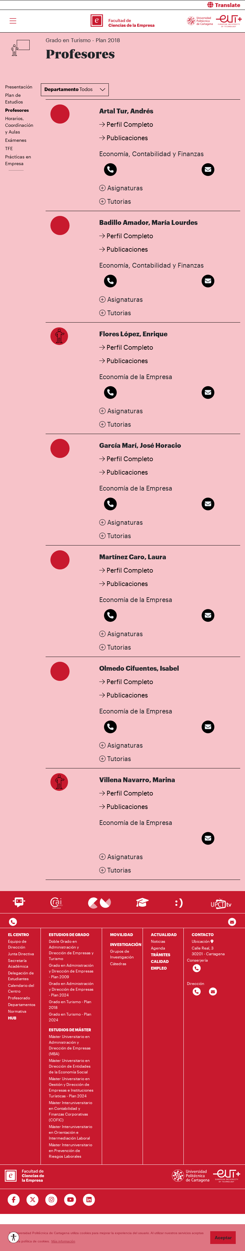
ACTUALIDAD (164, 934)
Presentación (18, 86)
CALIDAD (160, 961)
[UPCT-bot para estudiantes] (19, 905)
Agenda (158, 948)
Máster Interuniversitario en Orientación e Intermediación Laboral (70, 1132)
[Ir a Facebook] (14, 1200)
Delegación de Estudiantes (21, 976)
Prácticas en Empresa (18, 160)
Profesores (17, 110)
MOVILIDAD (121, 934)
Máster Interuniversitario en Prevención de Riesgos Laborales (70, 1150)
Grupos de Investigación (122, 954)
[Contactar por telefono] (13, 922)
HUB (12, 1018)
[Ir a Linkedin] (89, 1200)
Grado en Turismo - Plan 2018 (70, 1004)
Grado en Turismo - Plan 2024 (70, 1017)
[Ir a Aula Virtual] (142, 905)
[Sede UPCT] (179, 903)
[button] (186, 5)
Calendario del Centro (21, 988)
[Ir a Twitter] (33, 1200)
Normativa (17, 1011)
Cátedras (118, 963)
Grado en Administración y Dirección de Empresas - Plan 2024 (71, 989)
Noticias (158, 941)
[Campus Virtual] (99, 903)
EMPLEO (159, 968)
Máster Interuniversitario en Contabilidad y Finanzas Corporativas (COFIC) (70, 1111)
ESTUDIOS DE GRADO (69, 934)
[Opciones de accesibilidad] (13, 1237)
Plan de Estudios (14, 98)
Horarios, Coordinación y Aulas (19, 125)
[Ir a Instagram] (51, 1200)
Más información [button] (63, 1241)
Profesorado (19, 997)
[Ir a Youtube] (70, 1200)
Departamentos (21, 1004)
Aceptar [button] (223, 1237)
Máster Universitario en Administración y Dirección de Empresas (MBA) (70, 1045)
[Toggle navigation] (13, 21)
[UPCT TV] (221, 903)
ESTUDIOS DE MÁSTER (70, 1029)
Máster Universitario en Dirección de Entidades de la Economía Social (70, 1066)
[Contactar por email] (213, 991)
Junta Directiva (21, 953)
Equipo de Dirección (17, 944)
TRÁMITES (160, 954)
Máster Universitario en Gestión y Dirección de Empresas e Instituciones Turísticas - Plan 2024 (71, 1087)
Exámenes (15, 140)
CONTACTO (203, 934)
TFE (9, 148)
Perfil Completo (129, 124)
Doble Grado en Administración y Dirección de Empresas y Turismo (71, 950)
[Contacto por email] (232, 922)
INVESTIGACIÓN (125, 944)
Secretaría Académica (18, 963)
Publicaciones (126, 137)
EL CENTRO (18, 934)
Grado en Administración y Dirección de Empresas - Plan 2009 (71, 971)
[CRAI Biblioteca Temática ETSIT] (56, 903)
